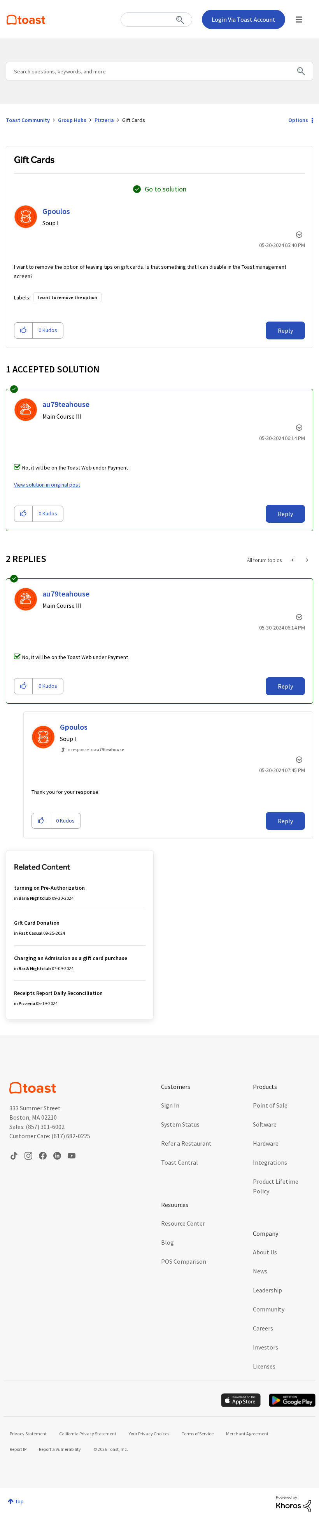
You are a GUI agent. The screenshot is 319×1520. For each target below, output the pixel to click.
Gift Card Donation (37, 922)
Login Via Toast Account (243, 19)
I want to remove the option (67, 297)
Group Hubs (72, 120)
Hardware (266, 1143)
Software (265, 1124)
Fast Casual (30, 933)
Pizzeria (104, 120)
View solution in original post (47, 484)
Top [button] (19, 1501)
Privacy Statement (28, 1434)
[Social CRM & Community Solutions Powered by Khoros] (293, 1503)
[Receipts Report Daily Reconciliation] (306, 560)
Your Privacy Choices (149, 1434)
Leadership (267, 1290)
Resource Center (183, 1223)
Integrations (270, 1162)
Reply (285, 330)
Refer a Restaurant (186, 1143)
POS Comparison (183, 1261)
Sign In (170, 1105)
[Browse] (299, 19)
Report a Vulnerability (60, 1449)
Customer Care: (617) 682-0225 (49, 1136)
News (260, 1271)
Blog (167, 1242)
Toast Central (179, 1162)
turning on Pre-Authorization (49, 887)
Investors (265, 1347)
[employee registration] (293, 560)
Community (268, 1309)
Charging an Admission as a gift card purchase (70, 958)
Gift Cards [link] (133, 120)
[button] (23, 330)
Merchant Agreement (247, 1434)
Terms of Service (198, 1434)
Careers (263, 1328)
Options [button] (298, 120)
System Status (180, 1124)
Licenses (264, 1366)
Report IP (18, 1449)
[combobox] (156, 19)
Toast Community (26, 19)
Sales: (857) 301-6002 (37, 1126)
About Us (265, 1252)
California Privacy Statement (87, 1434)
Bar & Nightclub (35, 898)
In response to (95, 749)
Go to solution (165, 188)
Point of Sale (270, 1105)
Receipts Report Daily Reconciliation (58, 993)
